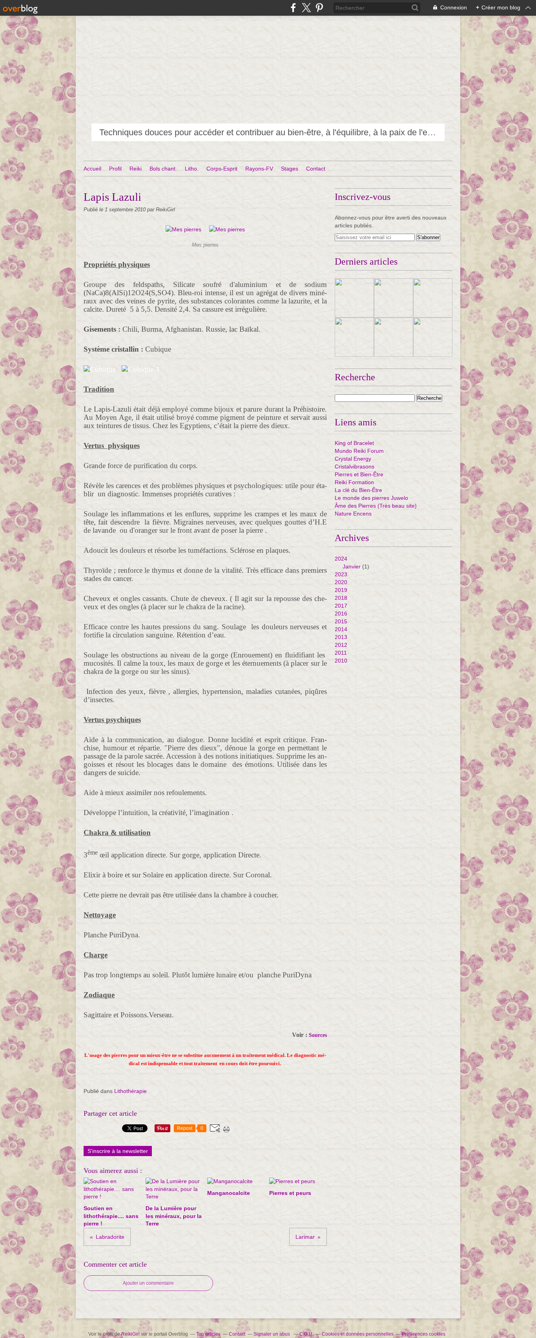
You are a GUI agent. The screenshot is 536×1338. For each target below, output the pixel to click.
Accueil (92, 168)
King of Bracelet (354, 443)
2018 (341, 598)
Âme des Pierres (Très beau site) (376, 506)
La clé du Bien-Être (358, 490)
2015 (341, 621)
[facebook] (293, 7)
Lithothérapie (130, 1091)
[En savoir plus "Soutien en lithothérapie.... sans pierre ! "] (432, 298)
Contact (315, 168)
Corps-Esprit (221, 168)
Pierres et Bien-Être (359, 474)
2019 (341, 590)
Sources (318, 1035)
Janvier (352, 566)
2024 (341, 559)
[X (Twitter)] (306, 7)
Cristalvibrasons (354, 466)
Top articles (208, 1334)
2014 (341, 629)
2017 (341, 606)
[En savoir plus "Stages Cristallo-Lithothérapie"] (393, 337)
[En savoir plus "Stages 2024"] (354, 337)
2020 (341, 582)
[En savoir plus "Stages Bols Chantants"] (432, 337)
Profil (115, 168)
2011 (341, 653)
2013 (341, 637)
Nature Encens (353, 513)
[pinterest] (319, 7)
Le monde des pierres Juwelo (371, 498)
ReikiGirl (130, 1334)
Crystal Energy (353, 459)
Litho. (192, 168)
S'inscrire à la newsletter (118, 1151)
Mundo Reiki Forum (359, 451)
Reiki (135, 168)
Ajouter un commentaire (148, 1283)
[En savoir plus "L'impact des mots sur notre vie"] (354, 298)
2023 (341, 574)
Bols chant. (163, 168)
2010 (341, 660)
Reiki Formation (354, 482)
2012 (341, 645)
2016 (341, 613)
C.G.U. (306, 1334)
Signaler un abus (272, 1334)
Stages (289, 168)
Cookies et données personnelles (358, 1334)
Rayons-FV (259, 168)
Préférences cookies (423, 1334)
